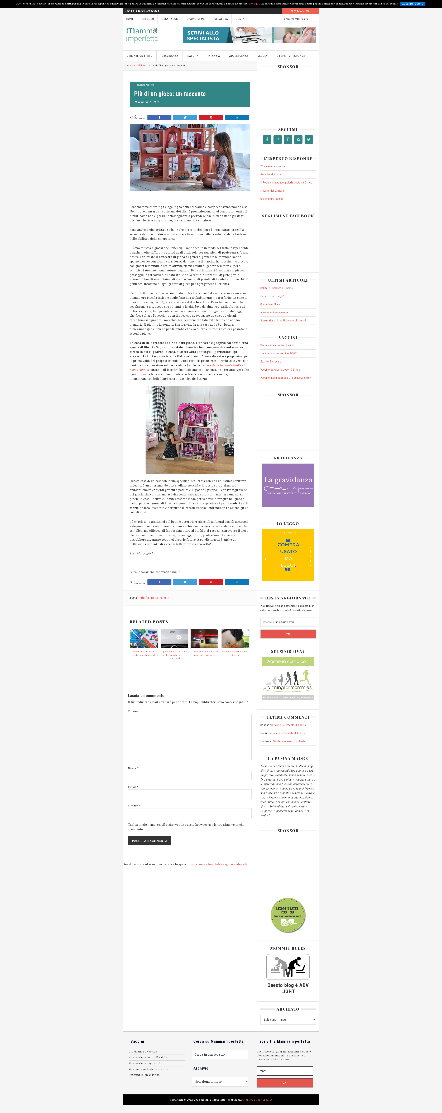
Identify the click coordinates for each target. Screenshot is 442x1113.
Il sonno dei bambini (272, 190)
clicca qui (253, 3)
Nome (133, 768)
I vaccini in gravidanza (144, 1075)
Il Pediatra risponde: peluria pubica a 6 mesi (286, 182)
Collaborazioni (142, 11)
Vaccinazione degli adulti (145, 1063)
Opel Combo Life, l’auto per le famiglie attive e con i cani (174, 655)
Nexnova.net (251, 1099)
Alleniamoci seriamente (274, 312)
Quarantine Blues (270, 304)
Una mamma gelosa (271, 198)
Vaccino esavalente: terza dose (149, 1069)
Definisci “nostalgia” (272, 296)
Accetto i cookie (413, 4)
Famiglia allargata (270, 174)
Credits (267, 1099)
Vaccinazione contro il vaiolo (277, 345)
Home (130, 65)
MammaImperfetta (151, 35)
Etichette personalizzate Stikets (235, 653)
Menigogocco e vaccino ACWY (278, 353)
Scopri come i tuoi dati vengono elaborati (217, 864)
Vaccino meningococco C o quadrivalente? (285, 377)
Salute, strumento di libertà (276, 288)
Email (133, 787)
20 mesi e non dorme (273, 166)
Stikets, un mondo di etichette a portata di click (144, 653)
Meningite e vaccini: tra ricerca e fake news (204, 653)
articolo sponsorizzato (153, 597)
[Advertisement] (286, 93)
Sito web (134, 806)
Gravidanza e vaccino (143, 1051)
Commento (135, 711)
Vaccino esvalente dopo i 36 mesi (280, 369)
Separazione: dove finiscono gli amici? (283, 320)
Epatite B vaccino (270, 361)
